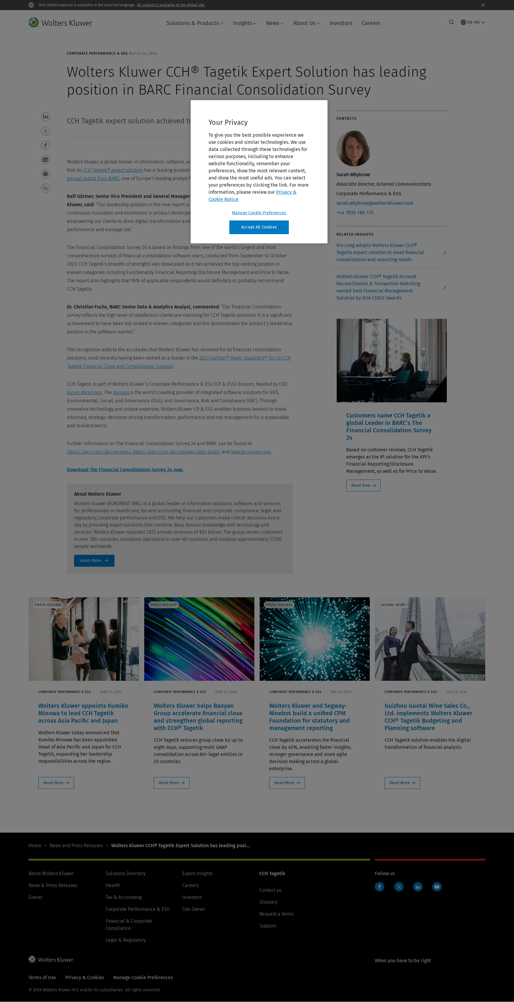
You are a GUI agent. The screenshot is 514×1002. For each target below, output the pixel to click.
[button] (45, 116)
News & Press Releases (53, 885)
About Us (304, 23)
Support (267, 926)
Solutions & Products (193, 23)
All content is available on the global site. (171, 5)
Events (35, 897)
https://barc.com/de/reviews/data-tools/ (175, 452)
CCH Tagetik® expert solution (112, 170)
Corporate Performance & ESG (138, 909)
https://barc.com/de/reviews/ (99, 452)
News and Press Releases (76, 845)
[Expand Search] (451, 22)
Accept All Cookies (259, 227)
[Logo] (65, 22)
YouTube (437, 886)
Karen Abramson (84, 392)
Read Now (360, 485)
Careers (371, 23)
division (121, 392)
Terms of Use (42, 977)
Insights (242, 23)
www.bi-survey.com (251, 452)
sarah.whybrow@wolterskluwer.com (374, 203)
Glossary (268, 902)
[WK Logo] (51, 959)
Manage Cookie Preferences (259, 212)
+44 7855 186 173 (355, 212)
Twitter (399, 886)
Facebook (379, 886)
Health (113, 885)
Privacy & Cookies (84, 977)
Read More (53, 782)
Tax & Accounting (124, 897)
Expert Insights (197, 873)
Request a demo (276, 914)
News (272, 23)
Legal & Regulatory (126, 940)
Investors (341, 23)
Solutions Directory (125, 873)
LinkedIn (418, 886)
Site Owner (193, 909)
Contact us (270, 890)
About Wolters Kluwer (51, 873)
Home (35, 845)
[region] (259, 171)
